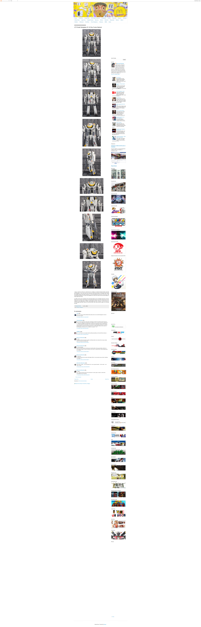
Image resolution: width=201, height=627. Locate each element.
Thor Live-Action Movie (120, 110)
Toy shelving (118, 77)
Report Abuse (114, 165)
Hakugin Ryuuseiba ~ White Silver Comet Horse (121, 137)
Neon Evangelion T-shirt (120, 91)
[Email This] (83, 306)
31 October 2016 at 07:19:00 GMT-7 (83, 317)
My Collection (118, 97)
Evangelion (104, 18)
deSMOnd (78, 331)
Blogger (105, 624)
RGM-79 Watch (119, 122)
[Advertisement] (118, 40)
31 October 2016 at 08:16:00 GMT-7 (83, 328)
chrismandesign (79, 320)
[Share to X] (85, 306)
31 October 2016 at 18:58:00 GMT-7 (83, 334)
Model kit (81, 307)
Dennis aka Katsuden (80, 337)
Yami (77, 313)
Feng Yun (114, 18)
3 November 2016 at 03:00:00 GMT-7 (83, 351)
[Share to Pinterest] (87, 306)
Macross (78, 307)
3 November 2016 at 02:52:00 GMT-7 (83, 342)
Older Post (107, 379)
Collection (81, 18)
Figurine (119, 18)
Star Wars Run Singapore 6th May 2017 (120, 129)
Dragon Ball (87, 18)
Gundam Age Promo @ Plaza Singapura (120, 117)
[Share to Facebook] (86, 306)
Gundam (124, 18)
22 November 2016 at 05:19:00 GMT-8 (83, 366)
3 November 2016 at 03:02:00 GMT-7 (83, 359)
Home (92, 379)
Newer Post (76, 379)
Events (109, 18)
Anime (75, 18)
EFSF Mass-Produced (95, 18)
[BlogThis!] (84, 306)
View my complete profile (115, 74)
